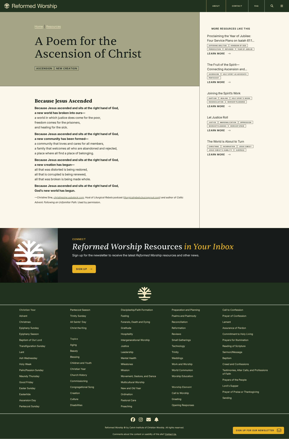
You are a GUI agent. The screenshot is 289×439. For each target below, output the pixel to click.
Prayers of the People (234, 379)
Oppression (245, 122)
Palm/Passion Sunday (31, 370)
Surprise (240, 150)
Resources (53, 26)
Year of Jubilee (245, 49)
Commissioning (79, 380)
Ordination (127, 394)
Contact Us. (171, 434)
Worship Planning (236, 102)
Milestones (127, 364)
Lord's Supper (230, 385)
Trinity (175, 352)
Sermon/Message (232, 352)
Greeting (176, 399)
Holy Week (25, 364)
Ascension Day (27, 400)
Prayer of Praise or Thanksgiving (240, 391)
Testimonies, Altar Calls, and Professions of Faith (245, 372)
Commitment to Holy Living (237, 333)
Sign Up (81, 269)
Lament (226, 321)
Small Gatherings (181, 339)
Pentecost (214, 78)
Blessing (74, 356)
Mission (125, 370)
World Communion (182, 370)
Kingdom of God (238, 45)
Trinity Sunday (78, 315)
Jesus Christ (245, 146)
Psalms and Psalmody (184, 315)
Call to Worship (180, 393)
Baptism (213, 98)
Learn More (216, 53)
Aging (73, 344)
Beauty (74, 350)
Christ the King (78, 327)
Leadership (127, 352)
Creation (75, 393)
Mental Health (128, 358)
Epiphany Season (29, 333)
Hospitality (127, 333)
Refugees (229, 49)
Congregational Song (82, 387)
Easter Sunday (27, 388)
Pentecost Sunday (29, 406)
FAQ (256, 6)
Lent (21, 352)
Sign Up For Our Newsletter (255, 430)
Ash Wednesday (28, 358)
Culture (74, 399)
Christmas (214, 146)
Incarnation (229, 146)
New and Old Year (131, 388)
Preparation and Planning (186, 309)
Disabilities (76, 405)
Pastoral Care (128, 400)
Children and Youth (81, 362)
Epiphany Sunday (29, 327)
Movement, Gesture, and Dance (138, 376)
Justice (212, 122)
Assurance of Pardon (234, 327)
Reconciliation (216, 102)
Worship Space (237, 126)
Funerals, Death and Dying (135, 321)
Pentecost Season (80, 309)
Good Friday (26, 382)
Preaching (126, 406)
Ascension (44, 68)
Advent (23, 315)
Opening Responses (183, 405)
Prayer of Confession (234, 315)
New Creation (66, 68)
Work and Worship (182, 364)
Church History (78, 374)
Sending (227, 397)
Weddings (177, 358)
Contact (237, 6)
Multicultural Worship (132, 382)
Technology (178, 346)
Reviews (176, 333)
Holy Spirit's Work (241, 98)
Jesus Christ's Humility (220, 150)
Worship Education (182, 376)
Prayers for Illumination (235, 339)
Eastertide (25, 394)
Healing (224, 98)
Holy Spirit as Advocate (234, 74)
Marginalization (228, 122)
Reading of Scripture (233, 346)
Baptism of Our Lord (30, 339)
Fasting (125, 315)
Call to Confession (232, 309)
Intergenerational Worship (135, 339)
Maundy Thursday (29, 376)
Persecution (215, 49)
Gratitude (126, 327)
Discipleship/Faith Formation (137, 309)
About (216, 6)
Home (39, 26)
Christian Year (78, 368)
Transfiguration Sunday (32, 346)
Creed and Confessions (235, 364)
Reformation (179, 327)
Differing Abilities (218, 45)
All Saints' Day (78, 321)
